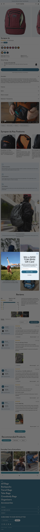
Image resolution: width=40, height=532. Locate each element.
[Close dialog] (37, 253)
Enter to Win (29, 271)
